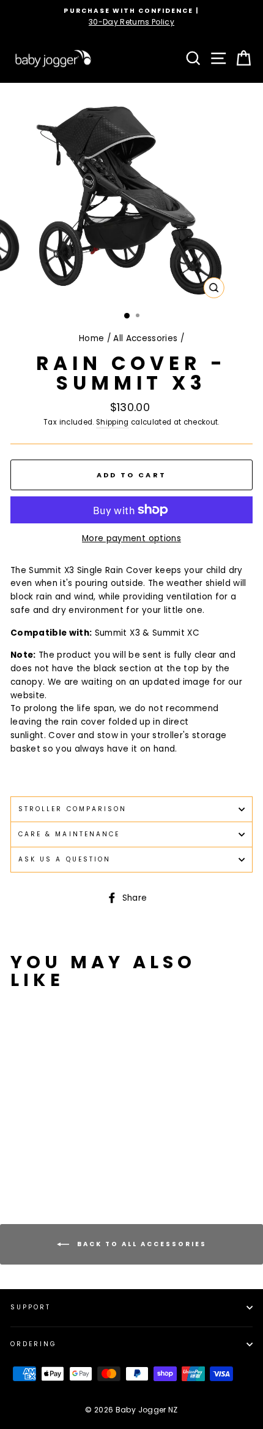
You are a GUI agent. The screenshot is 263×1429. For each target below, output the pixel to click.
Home (91, 338)
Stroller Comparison (72, 809)
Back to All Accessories (140, 1244)
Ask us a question (64, 859)
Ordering (33, 1344)
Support (30, 1307)
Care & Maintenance (69, 834)
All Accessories (145, 338)
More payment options (131, 538)
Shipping (112, 422)
